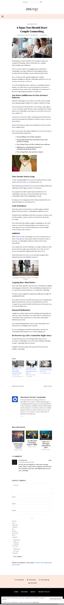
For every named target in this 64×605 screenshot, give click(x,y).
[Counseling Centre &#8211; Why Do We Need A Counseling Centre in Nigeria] (32, 363)
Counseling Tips (32, 24)
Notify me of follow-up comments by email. (16, 543)
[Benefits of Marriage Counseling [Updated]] (46, 363)
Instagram (45, 580)
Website (14, 510)
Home (16, 592)
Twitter (32, 580)
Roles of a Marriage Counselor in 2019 (45, 445)
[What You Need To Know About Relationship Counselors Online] (18, 363)
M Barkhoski (23, 460)
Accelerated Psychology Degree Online (32, 443)
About (33, 592)
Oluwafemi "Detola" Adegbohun (27, 35)
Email (14, 503)
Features (24, 592)
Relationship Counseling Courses (18, 446)
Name (14, 497)
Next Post (48, 386)
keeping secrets (25, 182)
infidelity (18, 237)
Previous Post (18, 386)
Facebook (20, 580)
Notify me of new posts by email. (16, 551)
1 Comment (43, 35)
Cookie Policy (35, 602)
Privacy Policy (44, 592)
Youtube (33, 583)
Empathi (14, 117)
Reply (50, 460)
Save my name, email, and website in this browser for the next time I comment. (15, 529)
